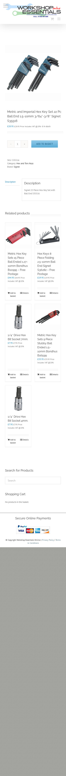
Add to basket (44, 143)
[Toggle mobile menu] (59, 19)
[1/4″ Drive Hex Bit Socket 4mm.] (18, 398)
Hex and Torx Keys (24, 163)
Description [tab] (10, 181)
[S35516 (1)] (33, 73)
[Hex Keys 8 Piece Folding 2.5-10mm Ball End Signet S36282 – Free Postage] (48, 235)
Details (26, 293)
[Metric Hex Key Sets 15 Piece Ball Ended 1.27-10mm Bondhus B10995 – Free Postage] (18, 235)
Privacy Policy (48, 540)
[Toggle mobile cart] (52, 19)
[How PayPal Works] (33, 525)
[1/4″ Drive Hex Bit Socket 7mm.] (18, 317)
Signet (17, 166)
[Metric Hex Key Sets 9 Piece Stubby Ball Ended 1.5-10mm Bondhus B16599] (48, 317)
